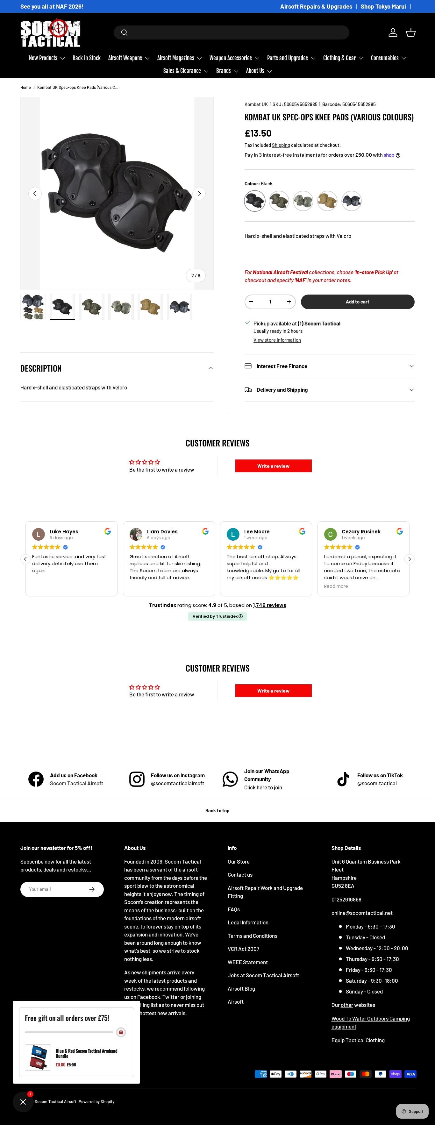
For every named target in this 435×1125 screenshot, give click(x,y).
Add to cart (357, 301)
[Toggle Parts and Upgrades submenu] (313, 58)
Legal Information (248, 922)
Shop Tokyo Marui (383, 6)
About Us (255, 71)
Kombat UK (256, 104)
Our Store (239, 861)
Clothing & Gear (339, 58)
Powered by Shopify (96, 1101)
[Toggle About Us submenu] (269, 71)
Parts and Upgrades (287, 58)
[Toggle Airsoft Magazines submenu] (199, 58)
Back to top (217, 810)
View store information (277, 340)
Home (25, 87)
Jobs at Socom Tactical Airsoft (263, 975)
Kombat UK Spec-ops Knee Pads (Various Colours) (77, 87)
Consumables (385, 58)
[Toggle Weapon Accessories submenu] (257, 58)
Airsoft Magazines (175, 58)
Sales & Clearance (182, 71)
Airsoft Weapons (125, 58)
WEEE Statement (248, 962)
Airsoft (236, 1001)
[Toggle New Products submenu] (62, 58)
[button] (411, 32)
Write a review (273, 466)
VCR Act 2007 (243, 948)
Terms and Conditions (252, 935)
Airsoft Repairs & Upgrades (316, 6)
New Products (43, 58)
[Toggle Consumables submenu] (404, 58)
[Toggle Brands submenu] (236, 71)
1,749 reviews (269, 605)
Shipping (281, 144)
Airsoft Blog (241, 988)
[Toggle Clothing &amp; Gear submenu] (361, 58)
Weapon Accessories (231, 58)
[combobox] (232, 32)
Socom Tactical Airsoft (76, 783)
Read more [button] (239, 586)
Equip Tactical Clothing (358, 1040)
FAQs (234, 909)
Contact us (240, 874)
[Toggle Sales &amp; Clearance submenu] (206, 71)
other (347, 1004)
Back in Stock (87, 58)
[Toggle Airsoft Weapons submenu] (147, 58)
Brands (223, 71)
